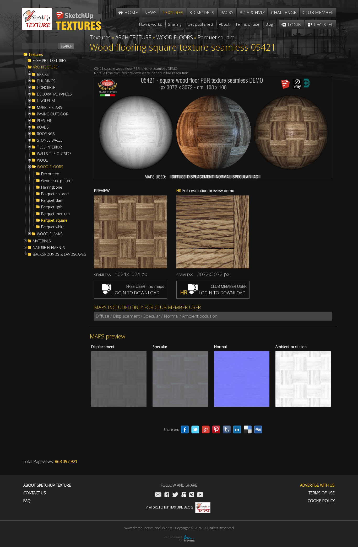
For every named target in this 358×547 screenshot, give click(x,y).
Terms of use (322, 492)
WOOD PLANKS (49, 234)
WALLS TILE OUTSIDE (54, 153)
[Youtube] (200, 495)
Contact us (34, 492)
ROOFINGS (46, 133)
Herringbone (51, 187)
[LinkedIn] (237, 429)
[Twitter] (195, 429)
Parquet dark (52, 200)
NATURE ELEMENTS (49, 247)
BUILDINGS (46, 81)
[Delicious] (248, 429)
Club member (318, 12)
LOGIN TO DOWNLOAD (135, 293)
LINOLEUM (46, 100)
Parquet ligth (51, 207)
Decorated (50, 174)
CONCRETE (46, 87)
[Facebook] (185, 429)
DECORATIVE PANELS (54, 94)
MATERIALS (42, 241)
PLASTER (44, 120)
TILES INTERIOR (49, 147)
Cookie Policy (321, 500)
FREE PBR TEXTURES (49, 60)
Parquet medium (55, 213)
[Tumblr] (227, 429)
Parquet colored (55, 194)
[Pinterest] (216, 429)
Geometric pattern (57, 180)
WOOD (42, 160)
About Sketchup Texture (47, 485)
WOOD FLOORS (50, 166)
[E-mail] (158, 495)
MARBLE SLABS (49, 107)
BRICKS (43, 74)
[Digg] (258, 429)
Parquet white (52, 227)
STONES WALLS (50, 140)
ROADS (43, 127)
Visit (169, 507)
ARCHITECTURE (45, 67)
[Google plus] (206, 429)
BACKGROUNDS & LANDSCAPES (59, 254)
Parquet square (54, 220)
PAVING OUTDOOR (52, 114)
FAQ (27, 500)
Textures (36, 54)
